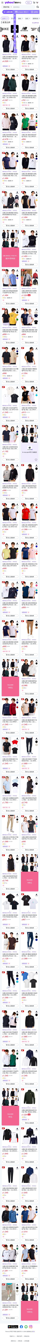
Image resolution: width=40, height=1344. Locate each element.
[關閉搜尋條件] (11, 7)
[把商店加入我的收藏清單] (36, 460)
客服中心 (12, 1336)
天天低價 (15, 28)
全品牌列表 (35, 23)
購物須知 (26, 1336)
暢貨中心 (15, 20)
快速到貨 (15, 24)
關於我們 (19, 1336)
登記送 (15, 16)
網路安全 (13, 1341)
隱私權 (20, 1341)
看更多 (14, 51)
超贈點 (36, 12)
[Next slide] (18, 43)
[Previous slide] (3, 43)
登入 (28, 2)
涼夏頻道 (15, 32)
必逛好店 (15, 35)
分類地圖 (26, 1341)
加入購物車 (11, 69)
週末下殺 (15, 39)
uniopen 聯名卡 (23, 12)
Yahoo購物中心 (13, 2)
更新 (33, 1331)
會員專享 (15, 43)
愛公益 (15, 47)
